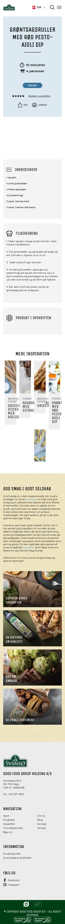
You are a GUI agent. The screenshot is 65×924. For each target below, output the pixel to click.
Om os (41, 815)
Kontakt (42, 824)
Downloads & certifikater (17, 857)
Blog (40, 820)
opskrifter (28, 547)
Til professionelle (13, 828)
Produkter (9, 820)
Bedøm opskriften (39, 95)
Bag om (7, 832)
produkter (31, 499)
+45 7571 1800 (16, 794)
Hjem (6, 815)
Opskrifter (9, 824)
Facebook (13, 880)
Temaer (41, 828)
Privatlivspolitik (12, 853)
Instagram (14, 884)
